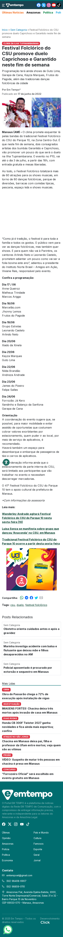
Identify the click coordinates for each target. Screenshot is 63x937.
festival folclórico (36, 605)
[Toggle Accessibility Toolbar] (6, 462)
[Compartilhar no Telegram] (26, 598)
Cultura (37, 838)
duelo (20, 605)
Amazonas (33, 12)
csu (12, 605)
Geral (36, 854)
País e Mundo (41, 832)
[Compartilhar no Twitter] (36, 598)
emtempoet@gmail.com (19, 875)
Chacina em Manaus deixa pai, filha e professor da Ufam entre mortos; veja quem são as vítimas (31, 745)
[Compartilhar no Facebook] (31, 598)
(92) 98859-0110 (15, 886)
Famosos (39, 843)
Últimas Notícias (13, 12)
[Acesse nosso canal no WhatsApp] (7, 929)
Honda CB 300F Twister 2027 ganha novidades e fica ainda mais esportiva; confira (28, 727)
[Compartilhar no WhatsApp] (21, 598)
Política (48, 12)
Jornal (37, 860)
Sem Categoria (18, 29)
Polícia (5, 849)
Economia (7, 860)
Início (5, 29)
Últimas (6, 832)
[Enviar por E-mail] (41, 598)
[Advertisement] (31, 21)
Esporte (38, 849)
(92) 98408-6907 (16, 880)
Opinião (6, 838)
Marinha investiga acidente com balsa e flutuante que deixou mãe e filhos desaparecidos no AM (30, 650)
